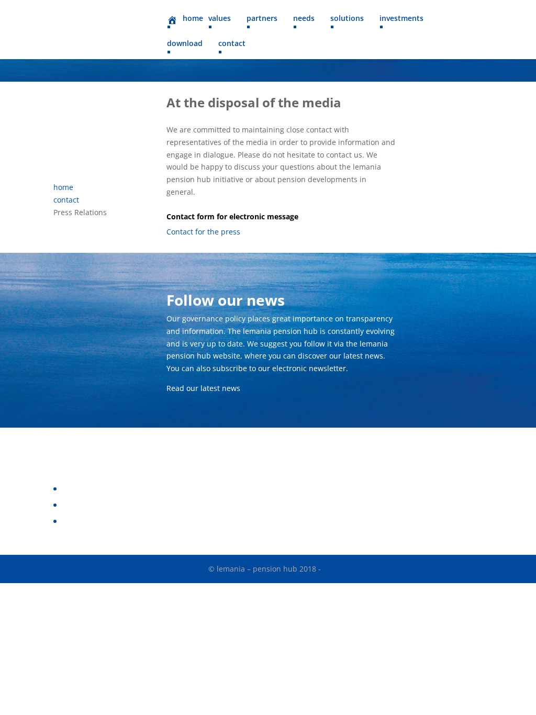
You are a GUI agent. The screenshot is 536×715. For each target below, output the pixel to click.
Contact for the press (203, 232)
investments (401, 19)
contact (231, 44)
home (63, 187)
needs (304, 19)
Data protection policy (99, 489)
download (185, 44)
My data (75, 521)
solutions (347, 19)
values (219, 19)
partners (262, 19)
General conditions (94, 505)
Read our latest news (203, 388)
